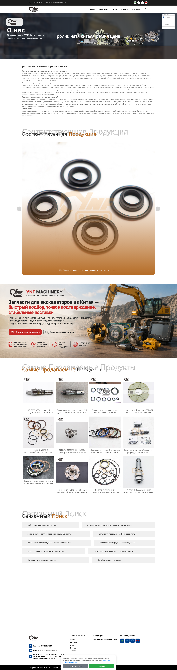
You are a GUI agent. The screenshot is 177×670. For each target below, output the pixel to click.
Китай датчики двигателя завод (41, 560)
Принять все (101, 666)
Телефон (167, 21)
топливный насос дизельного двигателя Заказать (109, 525)
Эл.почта (167, 17)
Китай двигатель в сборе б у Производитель (113, 551)
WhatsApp (167, 24)
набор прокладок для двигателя (41, 525)
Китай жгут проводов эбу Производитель (117, 534)
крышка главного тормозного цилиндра (45, 551)
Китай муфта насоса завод (109, 560)
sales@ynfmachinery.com (58, 3)
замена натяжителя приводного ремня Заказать (49, 534)
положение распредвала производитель (117, 542)
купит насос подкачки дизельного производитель (49, 542)
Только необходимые (75, 666)
